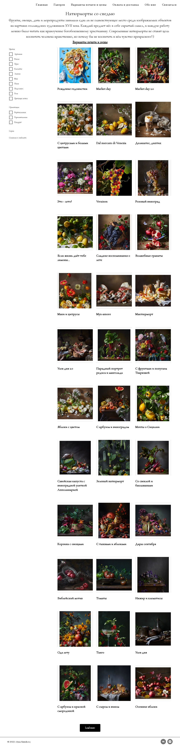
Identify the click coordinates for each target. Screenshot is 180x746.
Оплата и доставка (125, 4)
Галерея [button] (59, 4)
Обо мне (150, 4)
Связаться (169, 4)
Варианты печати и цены (89, 4)
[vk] (163, 741)
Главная (42, 4)
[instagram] (170, 741)
